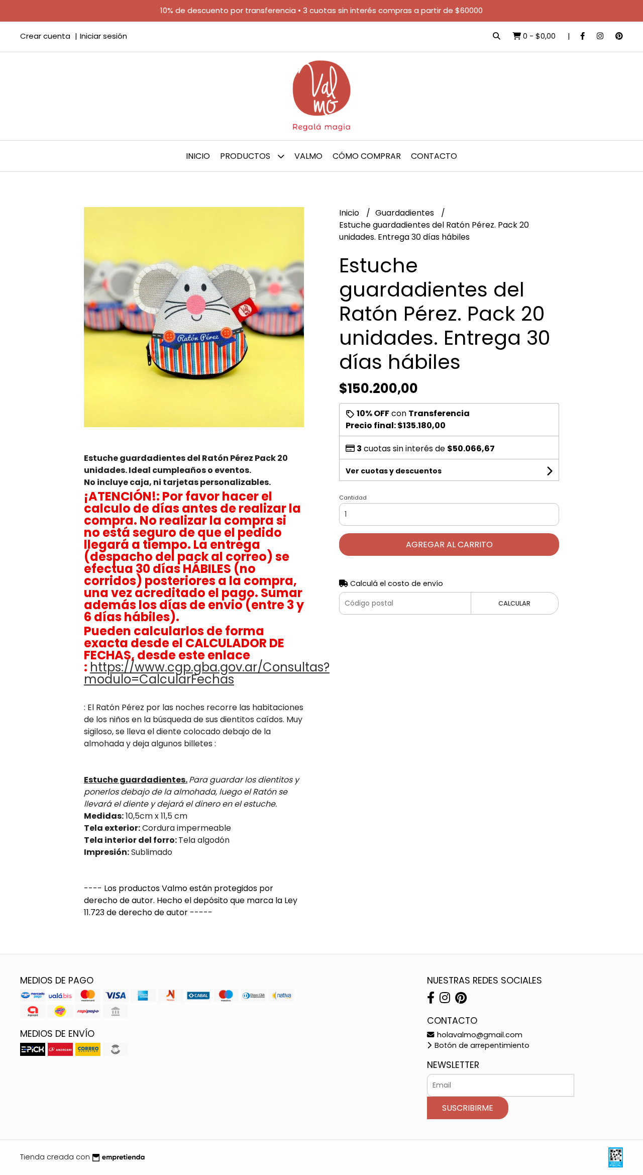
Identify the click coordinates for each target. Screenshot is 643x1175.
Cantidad (353, 498)
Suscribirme (467, 1108)
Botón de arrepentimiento (481, 1045)
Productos (246, 156)
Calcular (514, 603)
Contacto (434, 156)
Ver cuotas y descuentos (394, 471)
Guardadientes (405, 213)
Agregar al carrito (449, 544)
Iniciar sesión (103, 36)
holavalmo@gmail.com (478, 1035)
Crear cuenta (45, 36)
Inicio (198, 156)
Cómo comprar (367, 156)
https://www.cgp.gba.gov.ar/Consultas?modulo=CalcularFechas (207, 673)
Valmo (308, 156)
